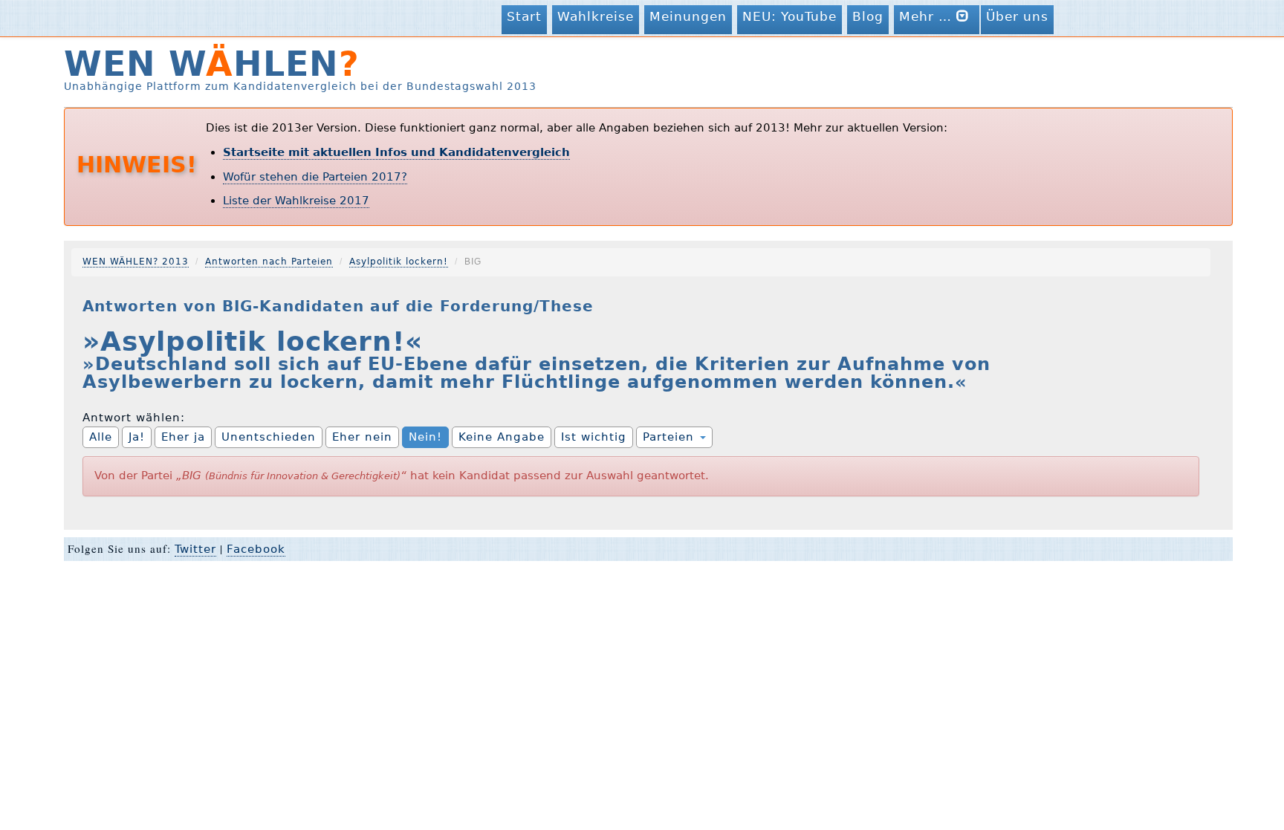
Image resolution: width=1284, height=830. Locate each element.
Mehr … (927, 16)
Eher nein (362, 437)
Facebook (256, 549)
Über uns (1017, 16)
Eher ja (183, 437)
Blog (867, 16)
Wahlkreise (595, 16)
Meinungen (688, 16)
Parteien (670, 437)
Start (524, 16)
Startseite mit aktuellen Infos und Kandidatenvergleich (396, 152)
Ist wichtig (593, 437)
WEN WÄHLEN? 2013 (135, 261)
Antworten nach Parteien (269, 261)
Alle (100, 437)
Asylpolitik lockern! (398, 261)
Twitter (195, 549)
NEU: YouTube (789, 16)
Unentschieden (268, 437)
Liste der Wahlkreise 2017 (296, 200)
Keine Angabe (501, 437)
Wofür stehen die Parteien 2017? (315, 177)
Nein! (425, 437)
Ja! (137, 437)
